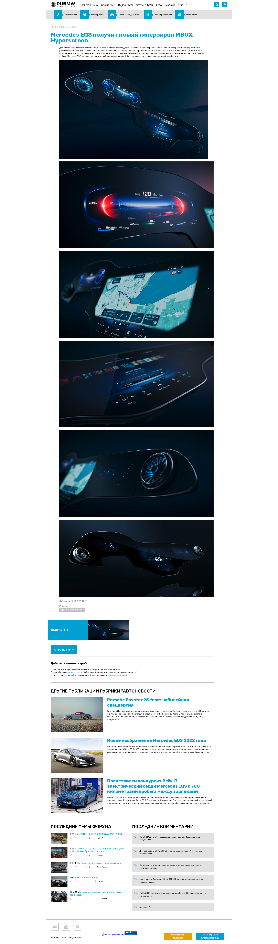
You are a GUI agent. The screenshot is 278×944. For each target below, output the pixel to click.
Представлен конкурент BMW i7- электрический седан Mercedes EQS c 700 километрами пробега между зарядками (153, 786)
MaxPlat (99, 882)
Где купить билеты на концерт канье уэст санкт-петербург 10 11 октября (97, 850)
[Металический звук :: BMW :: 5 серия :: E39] (59, 882)
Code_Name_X (102, 867)
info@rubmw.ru (75, 937)
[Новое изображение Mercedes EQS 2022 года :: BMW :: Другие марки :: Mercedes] (77, 755)
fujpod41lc (100, 855)
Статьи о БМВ (144, 5)
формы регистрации (117, 675)
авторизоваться (74, 672)
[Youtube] (66, 927)
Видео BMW (125, 5)
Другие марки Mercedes (72, 609)
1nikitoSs (100, 838)
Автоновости (58, 27)
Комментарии (62, 649)
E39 (72, 877)
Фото (159, 5)
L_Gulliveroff (101, 899)
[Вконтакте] (55, 927)
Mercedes (71, 27)
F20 (72, 848)
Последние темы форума (81, 826)
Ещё (180, 5)
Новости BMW (89, 5)
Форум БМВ (108, 5)
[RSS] (78, 927)
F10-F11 (74, 863)
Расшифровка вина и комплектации (101, 863)
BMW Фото (60, 630)
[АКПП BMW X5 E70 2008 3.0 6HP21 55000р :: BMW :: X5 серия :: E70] (59, 839)
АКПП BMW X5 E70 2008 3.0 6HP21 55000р (99, 834)
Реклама (170, 5)
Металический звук (87, 877)
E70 (72, 834)
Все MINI (75, 892)
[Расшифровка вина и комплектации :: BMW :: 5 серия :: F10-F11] (59, 868)
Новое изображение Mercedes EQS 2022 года (156, 740)
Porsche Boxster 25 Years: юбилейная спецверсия (148, 702)
